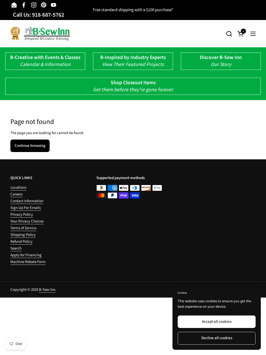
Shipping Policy (23, 235)
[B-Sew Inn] (40, 34)
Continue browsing (30, 145)
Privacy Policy (21, 214)
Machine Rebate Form (27, 262)
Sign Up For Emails (25, 208)
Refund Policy (21, 241)
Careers (16, 194)
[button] (229, 33)
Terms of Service (23, 228)
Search (16, 248)
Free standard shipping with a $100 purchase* (133, 10)
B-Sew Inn (47, 289)
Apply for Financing (26, 255)
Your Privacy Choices (27, 221)
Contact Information (26, 201)
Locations (18, 187)
